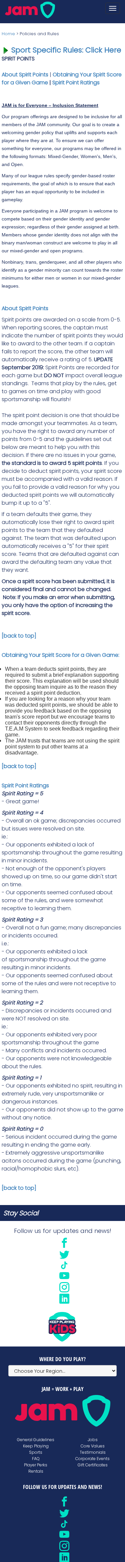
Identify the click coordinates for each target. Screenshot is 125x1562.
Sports (35, 1452)
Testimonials (93, 1452)
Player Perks (35, 1465)
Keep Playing (36, 1446)
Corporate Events (92, 1458)
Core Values (93, 1446)
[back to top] (19, 636)
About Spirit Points (25, 74)
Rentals (35, 1471)
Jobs (93, 1439)
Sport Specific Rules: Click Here (66, 50)
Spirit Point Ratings (76, 82)
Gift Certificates (93, 1465)
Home (8, 34)
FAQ (36, 1458)
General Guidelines (35, 1439)
